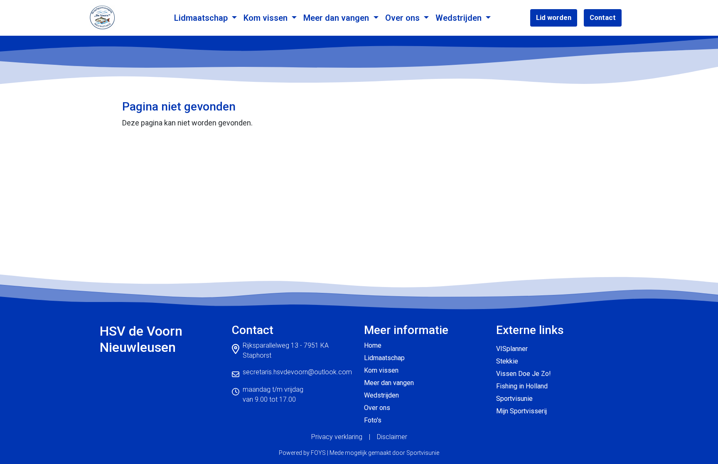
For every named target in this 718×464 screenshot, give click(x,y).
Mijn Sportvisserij (521, 411)
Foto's (372, 420)
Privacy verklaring (336, 437)
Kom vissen (266, 18)
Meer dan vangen (337, 18)
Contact (603, 17)
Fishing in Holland (522, 386)
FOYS (318, 452)
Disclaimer (392, 437)
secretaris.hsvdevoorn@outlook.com (297, 372)
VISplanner (512, 349)
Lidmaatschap (202, 18)
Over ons (403, 18)
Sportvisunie (514, 399)
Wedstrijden (459, 18)
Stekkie (507, 361)
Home (372, 345)
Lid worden (553, 17)
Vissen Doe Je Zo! (523, 374)
